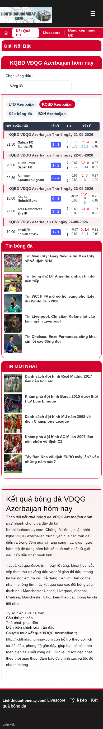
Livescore (51, 32)
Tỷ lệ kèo (78, 700)
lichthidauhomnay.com (24, 529)
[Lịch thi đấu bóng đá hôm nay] (26, 15)
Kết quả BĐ (23, 33)
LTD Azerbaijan (22, 104)
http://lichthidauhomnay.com (29, 639)
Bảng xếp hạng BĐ (82, 32)
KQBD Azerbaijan (57, 104)
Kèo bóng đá (20, 113)
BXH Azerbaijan (52, 113)
